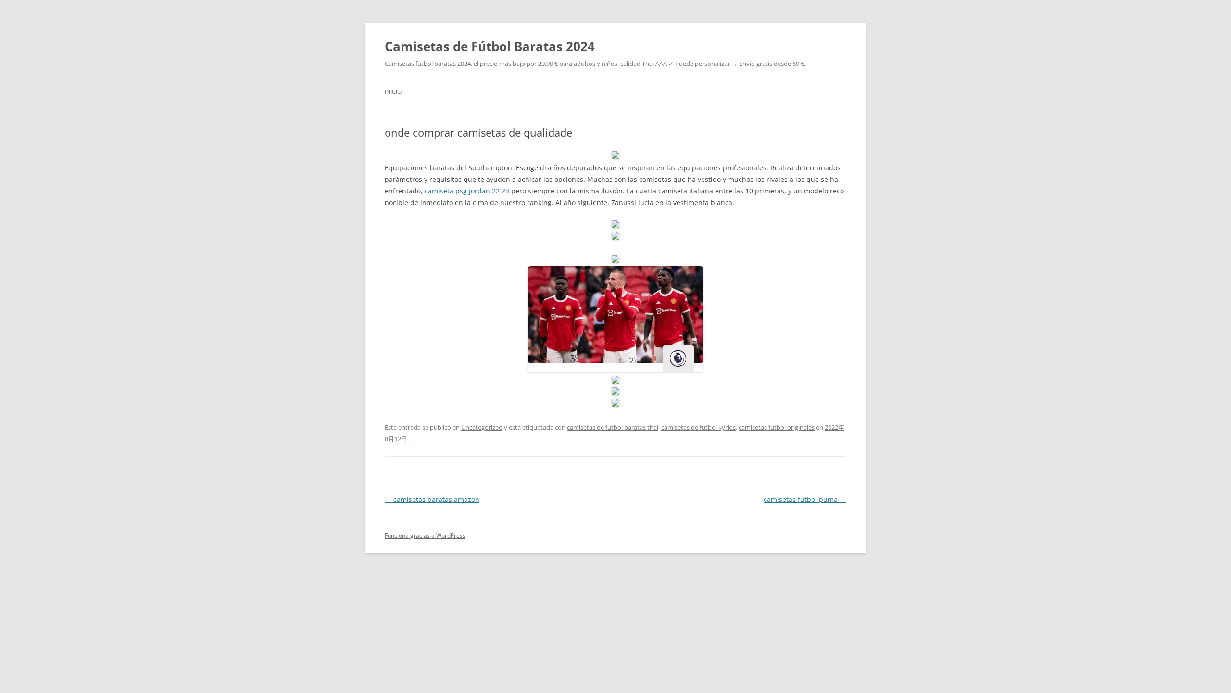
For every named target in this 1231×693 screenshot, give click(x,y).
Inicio (393, 92)
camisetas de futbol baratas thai (612, 427)
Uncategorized (481, 427)
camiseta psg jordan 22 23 (467, 190)
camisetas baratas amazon (432, 499)
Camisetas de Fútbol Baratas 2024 (490, 46)
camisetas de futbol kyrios (698, 427)
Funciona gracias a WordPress (425, 535)
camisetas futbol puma (805, 499)
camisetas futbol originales (777, 427)
